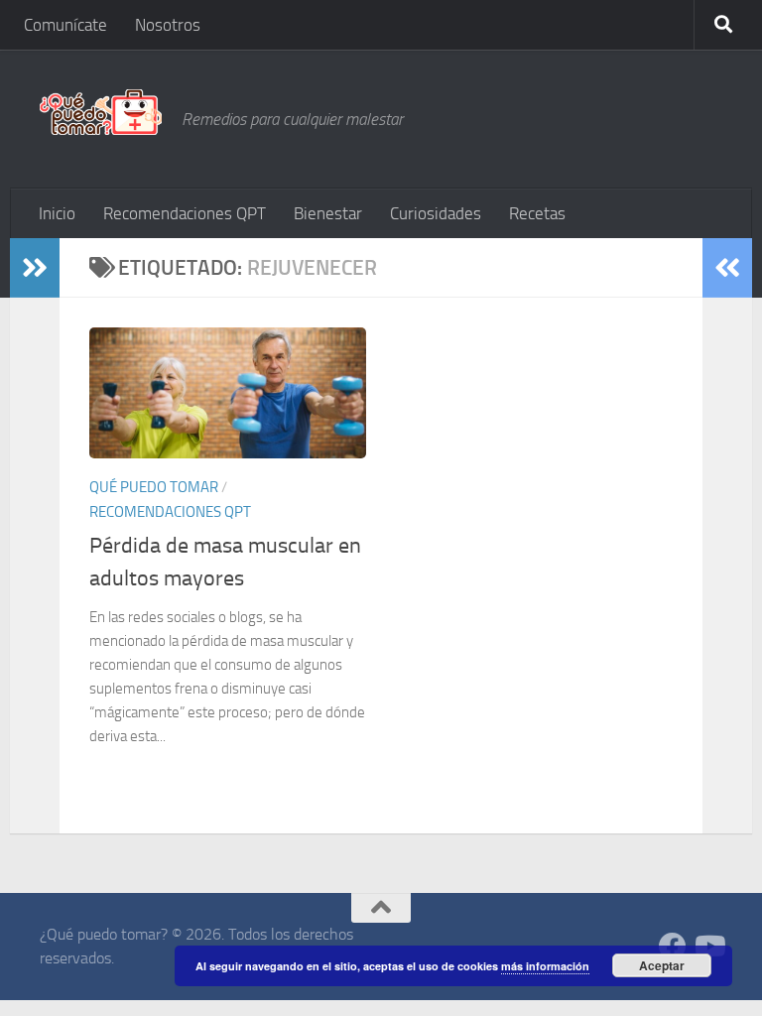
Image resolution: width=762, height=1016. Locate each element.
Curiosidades (435, 213)
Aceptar (662, 965)
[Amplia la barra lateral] (35, 268)
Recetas (537, 213)
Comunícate (65, 25)
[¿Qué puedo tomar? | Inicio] (101, 112)
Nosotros (167, 25)
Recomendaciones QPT (184, 213)
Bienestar (328, 213)
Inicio (57, 213)
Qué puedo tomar (153, 487)
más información (545, 965)
